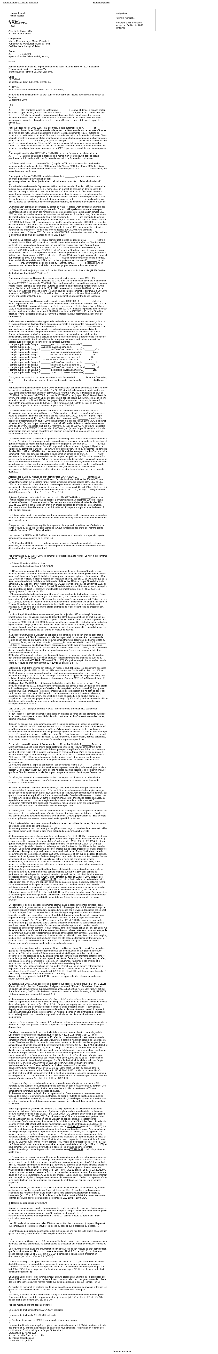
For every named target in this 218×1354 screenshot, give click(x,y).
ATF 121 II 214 (66, 1035)
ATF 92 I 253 (38, 1108)
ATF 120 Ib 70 (54, 663)
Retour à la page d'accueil (15, 2)
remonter (126, 1351)
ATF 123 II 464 (86, 1045)
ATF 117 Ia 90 (82, 678)
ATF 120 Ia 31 (76, 1149)
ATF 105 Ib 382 (33, 1124)
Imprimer (33, 2)
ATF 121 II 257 (48, 879)
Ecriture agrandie (101, 2)
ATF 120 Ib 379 (37, 660)
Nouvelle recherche (125, 18)
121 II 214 (100, 1045)
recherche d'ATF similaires (129, 22)
